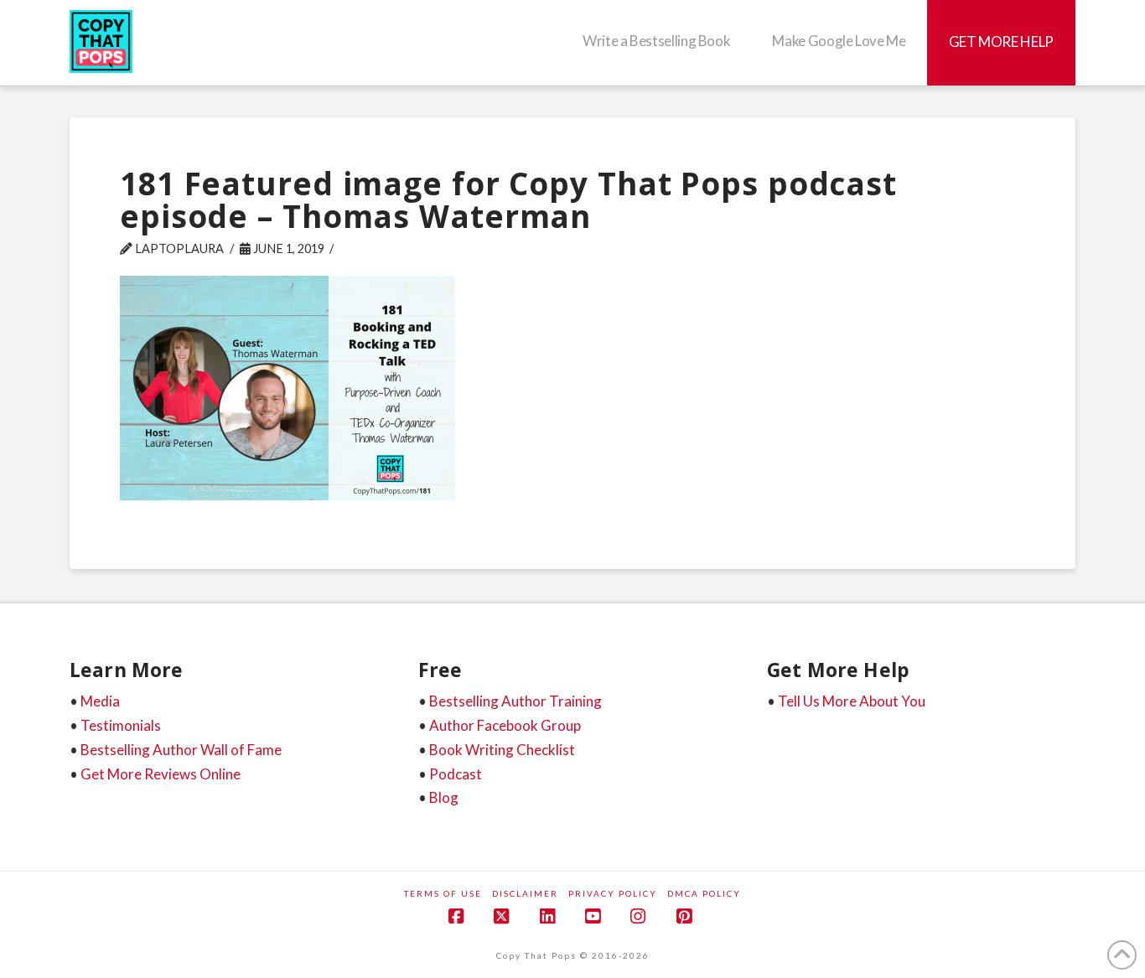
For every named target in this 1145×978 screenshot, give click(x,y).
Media (100, 701)
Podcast (455, 774)
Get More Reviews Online (160, 774)
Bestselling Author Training (515, 701)
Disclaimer (525, 893)
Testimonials (120, 725)
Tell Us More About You (851, 701)
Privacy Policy (612, 893)
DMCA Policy (704, 893)
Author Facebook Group (505, 725)
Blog (444, 797)
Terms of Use (443, 893)
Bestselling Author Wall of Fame (181, 749)
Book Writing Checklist (502, 749)
